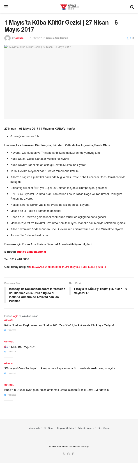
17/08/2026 (11, 330)
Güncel (9, 320)
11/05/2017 (36, 37)
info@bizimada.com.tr (31, 252)
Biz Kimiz (48, 428)
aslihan (19, 37)
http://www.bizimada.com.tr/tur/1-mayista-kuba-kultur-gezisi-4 (67, 267)
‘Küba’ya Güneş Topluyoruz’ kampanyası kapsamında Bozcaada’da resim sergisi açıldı (59, 368)
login (15, 316)
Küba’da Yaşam (86, 428)
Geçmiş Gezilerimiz (57, 37)
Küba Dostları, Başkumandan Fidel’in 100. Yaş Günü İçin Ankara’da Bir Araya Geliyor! (59, 325)
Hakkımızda (34, 428)
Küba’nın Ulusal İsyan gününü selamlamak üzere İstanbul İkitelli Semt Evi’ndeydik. (56, 390)
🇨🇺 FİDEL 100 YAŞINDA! (20, 347)
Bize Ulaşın (103, 428)
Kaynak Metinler (65, 428)
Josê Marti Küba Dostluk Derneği (73, 446)
